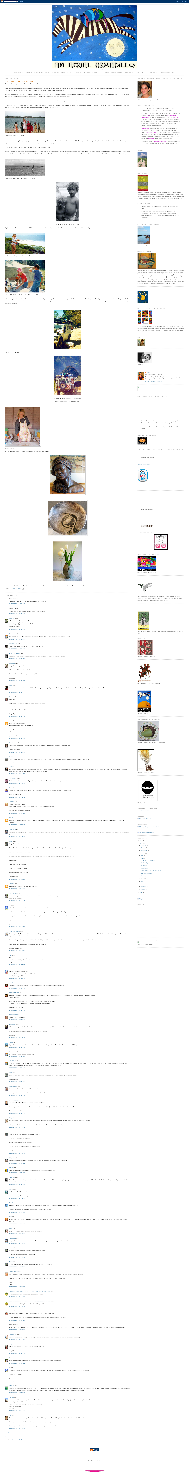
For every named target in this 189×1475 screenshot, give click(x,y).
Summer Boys (144, 868)
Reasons (11, 1167)
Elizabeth (11, 618)
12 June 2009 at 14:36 (17, 639)
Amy (10, 1415)
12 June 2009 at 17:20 (17, 692)
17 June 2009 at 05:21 (17, 1267)
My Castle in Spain (14, 992)
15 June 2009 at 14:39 (17, 1056)
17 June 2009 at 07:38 (17, 1320)
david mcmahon (13, 1100)
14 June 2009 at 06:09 (17, 879)
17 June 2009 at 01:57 (17, 1224)
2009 (141, 843)
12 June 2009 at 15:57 (17, 659)
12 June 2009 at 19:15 (17, 752)
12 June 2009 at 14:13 (17, 613)
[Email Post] (23, 588)
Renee (11, 841)
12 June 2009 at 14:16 (17, 629)
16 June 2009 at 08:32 (17, 1163)
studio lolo (12, 969)
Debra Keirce (12, 829)
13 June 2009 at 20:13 (17, 837)
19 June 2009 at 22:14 (17, 1428)
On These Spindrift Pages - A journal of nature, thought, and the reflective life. (30, 1291)
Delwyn (11, 697)
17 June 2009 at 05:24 (17, 1287)
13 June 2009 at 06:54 (17, 797)
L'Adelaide (12, 802)
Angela (11, 1042)
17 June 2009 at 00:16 (17, 1198)
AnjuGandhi (12, 1238)
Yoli (10, 1358)
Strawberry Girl (13, 643)
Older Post (127, 1436)
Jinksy (11, 1228)
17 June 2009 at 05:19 (17, 1257)
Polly (10, 1118)
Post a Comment (9, 1433)
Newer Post (8, 1436)
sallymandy (12, 1024)
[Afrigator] (141, 899)
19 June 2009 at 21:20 (17, 1411)
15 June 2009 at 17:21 (17, 1095)
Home (67, 1436)
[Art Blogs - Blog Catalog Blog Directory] (149, 827)
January (143, 889)
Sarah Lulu (12, 663)
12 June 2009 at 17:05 (17, 680)
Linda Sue (12, 1177)
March (143, 884)
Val (10, 757)
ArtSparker (12, 1158)
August (143, 853)
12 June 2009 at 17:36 (17, 738)
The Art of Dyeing (145, 863)
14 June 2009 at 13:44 (17, 988)
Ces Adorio (12, 634)
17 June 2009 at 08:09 (17, 1339)
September (144, 850)
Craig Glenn (12, 1344)
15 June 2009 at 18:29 (17, 1113)
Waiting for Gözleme (146, 873)
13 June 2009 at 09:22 (17, 813)
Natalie (11, 1248)
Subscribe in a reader (143, 811)
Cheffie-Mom (12, 1334)
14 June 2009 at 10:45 (17, 964)
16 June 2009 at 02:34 (17, 1127)
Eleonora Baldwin (14, 1271)
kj (9, 905)
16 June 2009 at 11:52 (17, 1184)
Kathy (10, 685)
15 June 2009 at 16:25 (17, 1082)
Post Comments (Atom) (18, 1440)
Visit (144, 464)
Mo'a (10, 955)
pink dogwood (13, 778)
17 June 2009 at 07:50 (17, 1330)
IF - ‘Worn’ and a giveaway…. (148, 860)
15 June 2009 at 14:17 (17, 1047)
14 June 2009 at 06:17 (17, 889)
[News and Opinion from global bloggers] (143, 391)
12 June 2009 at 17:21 (17, 716)
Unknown (11, 883)
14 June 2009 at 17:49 (17, 1020)
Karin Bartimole (13, 1014)
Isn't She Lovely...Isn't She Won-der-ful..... (152, 870)
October (143, 848)
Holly (10, 1189)
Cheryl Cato (12, 983)
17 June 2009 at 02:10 (17, 1234)
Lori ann (11, 1397)
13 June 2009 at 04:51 (17, 774)
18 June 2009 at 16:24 (17, 1381)
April (142, 881)
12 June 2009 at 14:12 (17, 604)
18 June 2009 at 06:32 (17, 1363)
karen (10, 1311)
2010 (141, 840)
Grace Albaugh (13, 893)
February (143, 886)
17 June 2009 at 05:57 (17, 1296)
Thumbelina (12, 1203)
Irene (10, 766)
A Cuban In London (14, 931)
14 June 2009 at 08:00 (17, 951)
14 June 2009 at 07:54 (17, 927)
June (142, 858)
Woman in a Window (14, 653)
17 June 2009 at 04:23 (17, 1243)
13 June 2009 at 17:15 (17, 825)
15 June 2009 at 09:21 (17, 1037)
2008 (141, 892)
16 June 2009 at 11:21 (17, 1173)
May (142, 879)
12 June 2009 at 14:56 (17, 649)
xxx (10, 721)
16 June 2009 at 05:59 (17, 1153)
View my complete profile (153, 381)
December (144, 845)
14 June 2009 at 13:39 (17, 978)
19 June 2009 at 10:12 (17, 1393)
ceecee (11, 817)
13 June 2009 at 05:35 (17, 783)
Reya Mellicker (13, 1086)
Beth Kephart (12, 743)
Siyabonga (143, 876)
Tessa (10, 1216)
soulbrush (11, 1385)
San (10, 788)
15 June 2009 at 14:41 (17, 1068)
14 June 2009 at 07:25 (17, 900)
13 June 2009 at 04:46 (17, 762)
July (142, 855)
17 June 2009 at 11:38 (17, 1353)
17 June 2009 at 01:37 (17, 1212)
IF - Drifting (144, 865)
